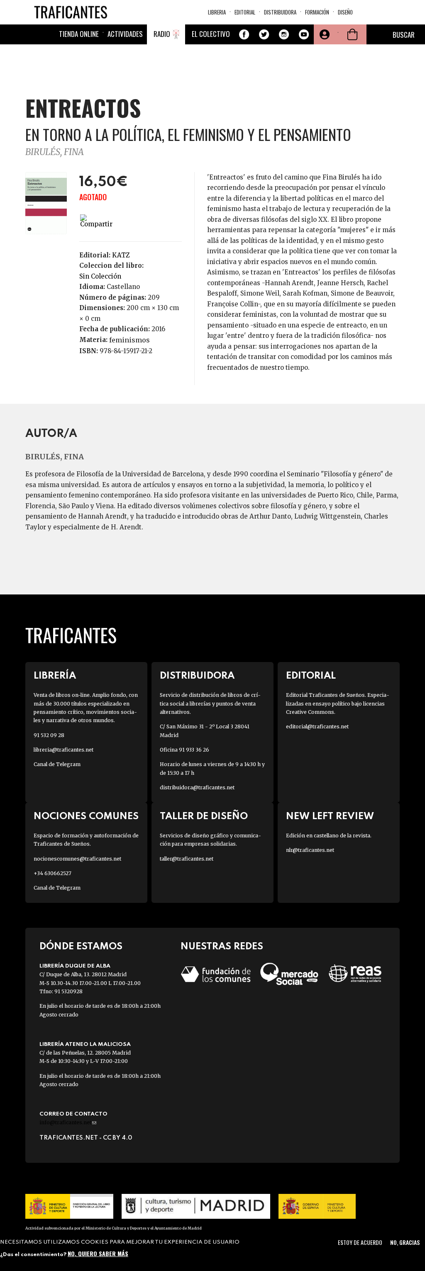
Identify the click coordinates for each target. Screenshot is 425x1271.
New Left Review (330, 816)
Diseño (345, 12)
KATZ (121, 255)
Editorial (244, 12)
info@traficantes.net (67, 1122)
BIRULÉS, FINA (54, 152)
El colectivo (211, 34)
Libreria (217, 12)
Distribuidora (280, 12)
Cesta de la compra (352, 34)
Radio (162, 34)
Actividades (125, 34)
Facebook (244, 34)
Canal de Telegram (57, 764)
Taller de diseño (204, 816)
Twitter (264, 34)
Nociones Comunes (86, 816)
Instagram (284, 34)
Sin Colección (100, 276)
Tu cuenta (324, 34)
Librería (55, 676)
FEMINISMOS (129, 340)
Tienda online (79, 34)
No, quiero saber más (98, 1253)
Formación (317, 12)
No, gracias (405, 1242)
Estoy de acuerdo (360, 1242)
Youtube (304, 34)
